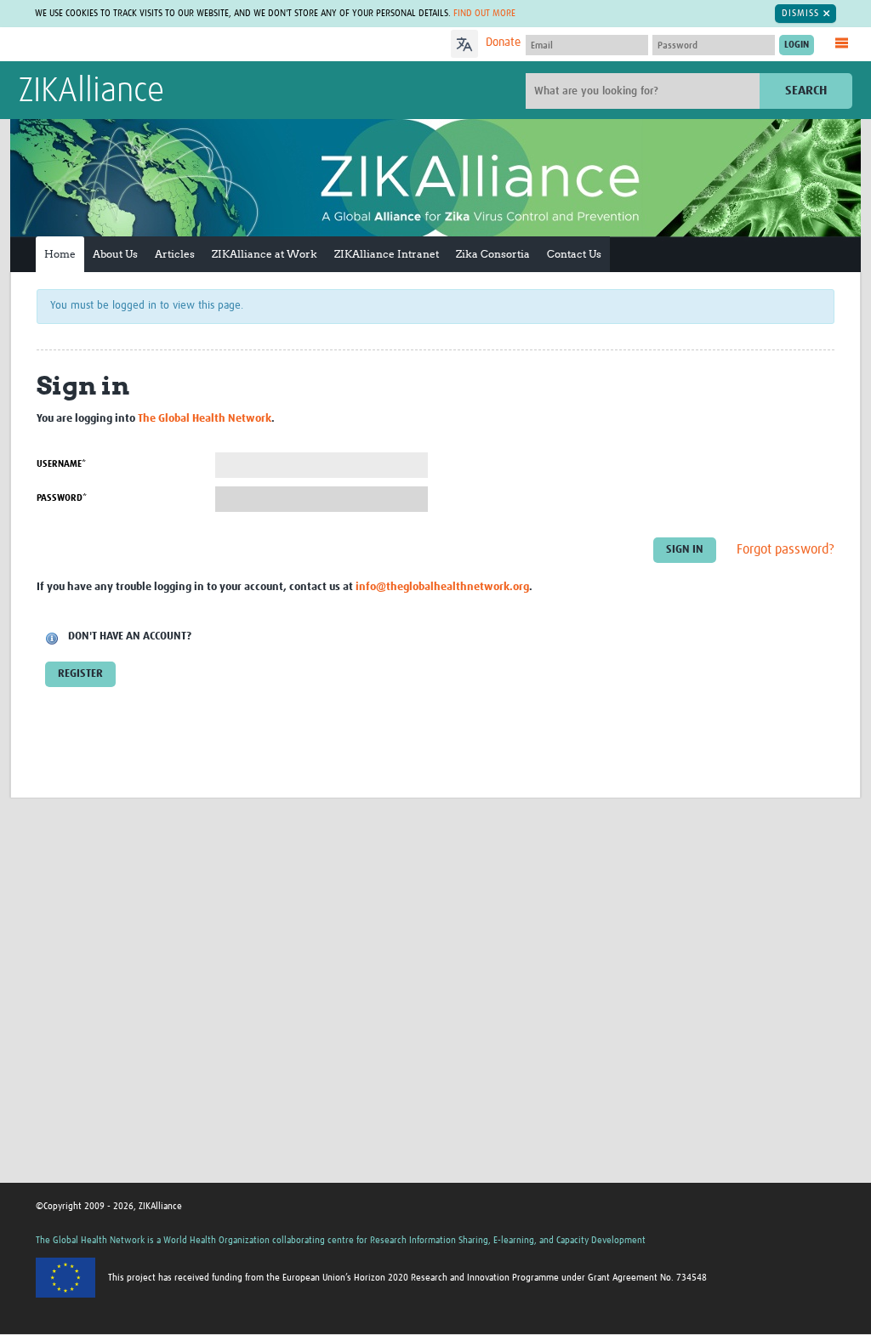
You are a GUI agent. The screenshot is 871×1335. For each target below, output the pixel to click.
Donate (503, 42)
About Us (115, 253)
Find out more (484, 13)
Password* (62, 498)
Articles (175, 253)
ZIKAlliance (91, 92)
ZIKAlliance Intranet (386, 253)
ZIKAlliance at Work (264, 253)
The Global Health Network (145, 44)
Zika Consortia (493, 253)
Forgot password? (785, 549)
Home (60, 253)
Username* (61, 464)
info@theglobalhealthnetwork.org (442, 587)
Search (806, 90)
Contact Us (574, 253)
